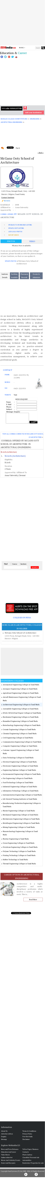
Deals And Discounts (8, 1163)
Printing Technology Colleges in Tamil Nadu (19, 855)
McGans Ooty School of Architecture (20, 633)
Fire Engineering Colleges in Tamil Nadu (17, 778)
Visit (15, 395)
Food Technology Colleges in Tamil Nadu (18, 782)
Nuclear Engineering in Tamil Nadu (16, 839)
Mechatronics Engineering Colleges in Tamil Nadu (21, 819)
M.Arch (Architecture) (9, 452)
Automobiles (26, 1160)
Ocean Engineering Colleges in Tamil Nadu (18, 843)
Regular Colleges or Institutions (14, 119)
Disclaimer (26, 1139)
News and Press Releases (9, 1149)
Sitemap (4, 1139)
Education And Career (8, 1152)
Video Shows (5, 1155)
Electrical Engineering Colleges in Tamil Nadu (20, 762)
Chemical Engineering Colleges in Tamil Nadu (20, 733)
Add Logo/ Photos (15, 232)
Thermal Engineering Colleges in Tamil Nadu (19, 863)
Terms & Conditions (29, 1131)
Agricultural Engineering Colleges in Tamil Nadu (20, 693)
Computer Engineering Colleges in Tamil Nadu (20, 746)
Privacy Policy (27, 1134)
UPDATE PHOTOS (10, 261)
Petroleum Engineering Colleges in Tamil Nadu (20, 847)
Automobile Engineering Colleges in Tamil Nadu (20, 709)
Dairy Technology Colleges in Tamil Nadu (18, 757)
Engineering (34, 119)
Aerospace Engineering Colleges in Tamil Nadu (20, 689)
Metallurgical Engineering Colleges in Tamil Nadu (21, 823)
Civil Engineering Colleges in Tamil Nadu (18, 738)
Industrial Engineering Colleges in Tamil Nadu (20, 786)
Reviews (7, 201)
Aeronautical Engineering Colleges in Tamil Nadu (21, 685)
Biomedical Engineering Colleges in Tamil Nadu (20, 721)
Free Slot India (27, 1136)
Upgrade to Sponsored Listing (20, 225)
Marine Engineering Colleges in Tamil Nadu (19, 811)
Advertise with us (7, 1134)
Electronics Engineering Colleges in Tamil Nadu (20, 766)
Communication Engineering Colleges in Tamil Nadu (22, 742)
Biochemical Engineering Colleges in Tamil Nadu (20, 717)
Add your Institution (33, 112)
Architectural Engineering (11, 122)
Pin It (18, 148)
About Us (4, 1131)
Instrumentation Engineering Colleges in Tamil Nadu (22, 795)
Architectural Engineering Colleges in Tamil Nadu (21, 704)
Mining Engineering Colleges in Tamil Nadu (19, 827)
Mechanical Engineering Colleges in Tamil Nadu (20, 815)
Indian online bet (7, 1157)
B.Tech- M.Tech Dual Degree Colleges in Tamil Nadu (22, 713)
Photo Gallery (27, 1155)
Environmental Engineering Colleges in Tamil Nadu (22, 774)
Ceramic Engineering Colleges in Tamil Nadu (19, 729)
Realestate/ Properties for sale (33, 1163)
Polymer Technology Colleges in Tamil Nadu (19, 851)
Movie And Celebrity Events (10, 1160)
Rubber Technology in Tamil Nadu (15, 859)
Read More (33, 899)
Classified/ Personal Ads (30, 1157)
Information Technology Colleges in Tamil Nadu (20, 791)
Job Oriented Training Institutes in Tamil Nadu (20, 799)
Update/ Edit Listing (16, 228)
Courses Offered (7, 214)
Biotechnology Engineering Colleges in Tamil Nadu (21, 725)
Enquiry (3, 1136)
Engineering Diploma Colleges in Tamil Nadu (19, 770)
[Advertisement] (22, 22)
